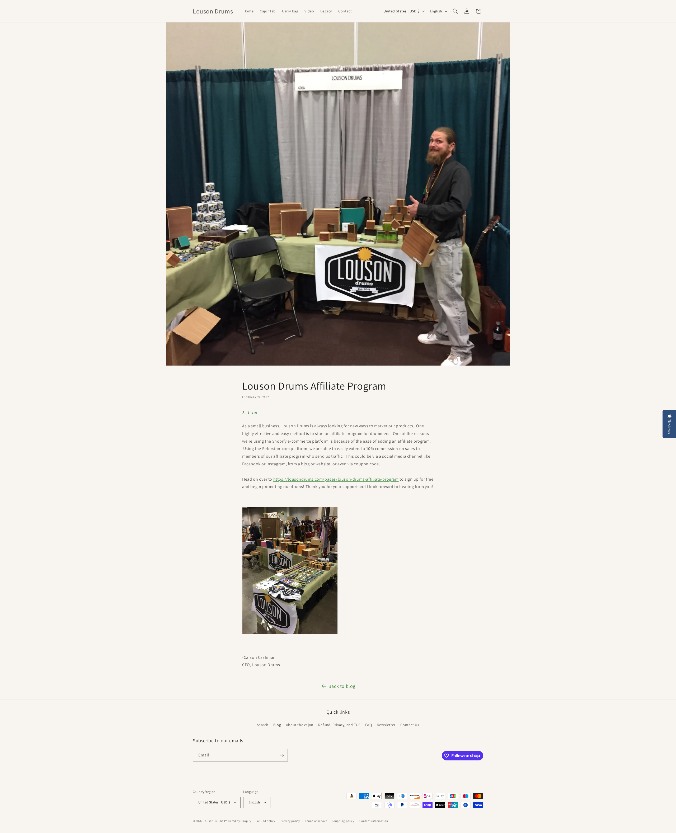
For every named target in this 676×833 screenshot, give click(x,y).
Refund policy (265, 821)
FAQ (368, 724)
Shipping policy (343, 821)
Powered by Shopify (237, 821)
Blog (277, 724)
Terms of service (316, 821)
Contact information (373, 821)
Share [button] (252, 412)
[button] (455, 11)
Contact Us (409, 724)
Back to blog (341, 686)
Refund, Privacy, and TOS (339, 724)
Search (263, 724)
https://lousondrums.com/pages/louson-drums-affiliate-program (336, 479)
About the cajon (299, 724)
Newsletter (386, 724)
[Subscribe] (282, 755)
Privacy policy (290, 821)
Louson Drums (213, 821)
